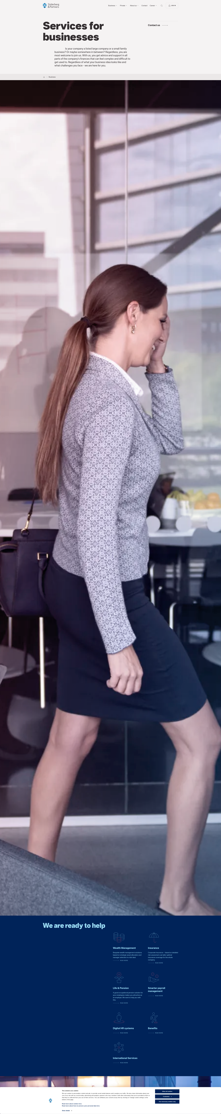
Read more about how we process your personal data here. (81, 1106)
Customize (166, 1096)
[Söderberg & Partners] (51, 5)
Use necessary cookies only (167, 1101)
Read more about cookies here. (72, 1103)
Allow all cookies (167, 1091)
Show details (66, 1110)
